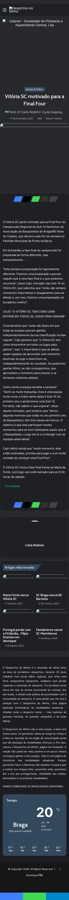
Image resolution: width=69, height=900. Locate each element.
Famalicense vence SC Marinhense (49, 631)
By (41, 875)
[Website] (34, 551)
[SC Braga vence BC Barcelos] (51, 583)
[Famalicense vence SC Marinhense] (51, 617)
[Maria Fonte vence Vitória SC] (18, 583)
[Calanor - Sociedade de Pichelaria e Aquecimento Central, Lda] (34, 51)
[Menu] (4, 11)
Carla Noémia (52, 112)
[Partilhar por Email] (43, 199)
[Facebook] (17, 199)
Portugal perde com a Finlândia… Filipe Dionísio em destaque (17, 635)
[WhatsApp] (34, 199)
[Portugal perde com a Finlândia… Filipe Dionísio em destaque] (18, 617)
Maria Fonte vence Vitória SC (16, 597)
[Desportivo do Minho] (24, 10)
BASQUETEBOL (34, 89)
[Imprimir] (52, 199)
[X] (25, 199)
